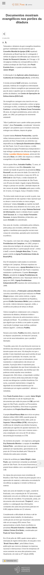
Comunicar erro (10, 561)
